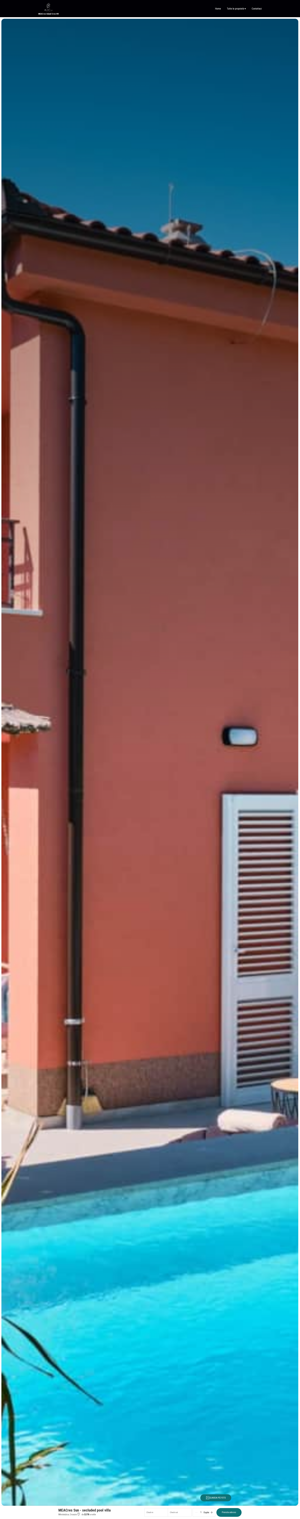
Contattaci (257, 8)
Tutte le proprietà (236, 8)
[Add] (212, 1512)
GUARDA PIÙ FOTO (218, 1498)
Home (218, 8)
